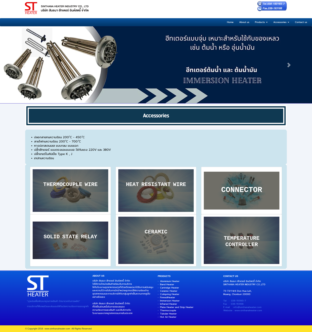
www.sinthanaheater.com (248, 310)
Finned (163, 297)
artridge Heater (170, 287)
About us (244, 22)
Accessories (280, 22)
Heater (171, 297)
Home (230, 22)
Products (260, 22)
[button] (23, 64)
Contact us (301, 22)
